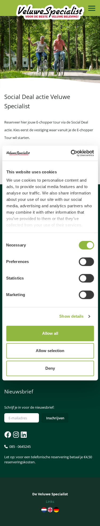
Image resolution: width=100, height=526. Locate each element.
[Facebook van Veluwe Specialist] (7, 434)
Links (50, 501)
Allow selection (50, 350)
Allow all (50, 333)
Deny (50, 368)
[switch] (86, 261)
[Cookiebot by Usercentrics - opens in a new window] (71, 153)
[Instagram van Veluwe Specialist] (15, 434)
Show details (71, 316)
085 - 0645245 (48, 454)
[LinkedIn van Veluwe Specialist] (23, 434)
